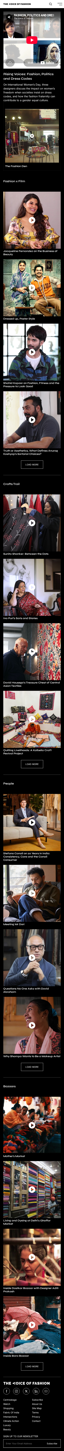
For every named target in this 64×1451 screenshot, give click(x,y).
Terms (35, 1412)
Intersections (10, 1416)
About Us (37, 1404)
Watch (6, 1404)
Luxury (7, 1425)
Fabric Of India (11, 1412)
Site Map (37, 1408)
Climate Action (11, 1421)
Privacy (36, 1416)
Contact (36, 1421)
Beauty (7, 1429)
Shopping (8, 1408)
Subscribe (37, 1399)
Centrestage (10, 1399)
